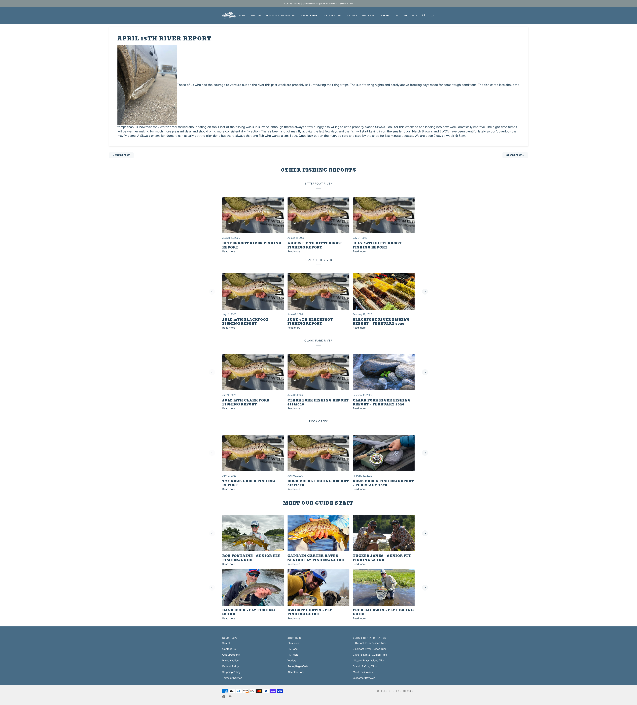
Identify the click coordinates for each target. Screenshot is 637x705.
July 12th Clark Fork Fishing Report (246, 402)
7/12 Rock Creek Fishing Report (248, 483)
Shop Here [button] (294, 638)
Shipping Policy (231, 672)
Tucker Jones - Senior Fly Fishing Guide (382, 558)
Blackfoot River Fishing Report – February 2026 (381, 321)
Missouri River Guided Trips (369, 660)
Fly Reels (292, 654)
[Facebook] (223, 696)
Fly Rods (292, 648)
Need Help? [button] (229, 638)
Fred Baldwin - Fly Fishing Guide (383, 612)
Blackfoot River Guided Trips (369, 648)
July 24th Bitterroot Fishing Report (377, 245)
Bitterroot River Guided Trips (369, 643)
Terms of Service (232, 677)
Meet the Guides (363, 672)
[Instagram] (230, 696)
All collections (295, 672)
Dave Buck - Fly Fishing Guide (248, 612)
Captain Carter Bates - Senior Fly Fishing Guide (315, 558)
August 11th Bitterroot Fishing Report (315, 245)
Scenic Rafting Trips (365, 666)
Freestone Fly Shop (393, 691)
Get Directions (231, 654)
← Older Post (121, 155)
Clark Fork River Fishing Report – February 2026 (382, 402)
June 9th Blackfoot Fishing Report (310, 321)
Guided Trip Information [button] (369, 638)
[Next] (425, 292)
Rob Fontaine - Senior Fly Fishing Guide (251, 558)
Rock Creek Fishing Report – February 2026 (383, 483)
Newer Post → (515, 155)
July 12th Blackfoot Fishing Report (245, 321)
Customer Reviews (364, 677)
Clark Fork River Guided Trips (370, 654)
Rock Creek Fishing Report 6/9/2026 (318, 483)
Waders (291, 660)
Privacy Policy (230, 660)
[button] (256, 15)
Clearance (293, 643)
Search (226, 643)
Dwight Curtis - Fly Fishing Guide (309, 612)
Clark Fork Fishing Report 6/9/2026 (318, 402)
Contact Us (229, 648)
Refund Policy (230, 666)
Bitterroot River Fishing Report (251, 245)
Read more (228, 251)
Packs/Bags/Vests (297, 666)
